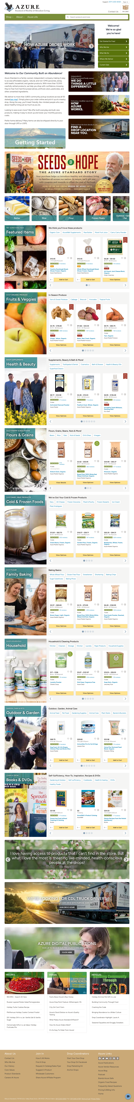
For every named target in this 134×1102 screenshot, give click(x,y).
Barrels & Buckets (119, 713)
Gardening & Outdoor (58, 780)
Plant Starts (106, 713)
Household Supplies (116, 646)
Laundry (88, 646)
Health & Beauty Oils (113, 364)
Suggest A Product (44, 1070)
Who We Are (10, 1062)
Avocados (93, 299)
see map (13, 99)
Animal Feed (54, 713)
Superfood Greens (56, 369)
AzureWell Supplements (72, 232)
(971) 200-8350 (115, 2)
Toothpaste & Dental (70, 364)
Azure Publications (106, 1063)
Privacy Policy (95, 1099)
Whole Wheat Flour (57, 575)
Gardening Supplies (79, 713)
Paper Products (100, 646)
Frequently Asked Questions (110, 1086)
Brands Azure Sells (106, 1078)
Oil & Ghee (87, 435)
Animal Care (94, 713)
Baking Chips (111, 575)
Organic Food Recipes (107, 1082)
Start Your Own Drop (75, 1058)
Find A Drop (41, 1062)
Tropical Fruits (105, 299)
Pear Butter (88, 232)
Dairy (51, 502)
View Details (61, 483)
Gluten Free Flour (73, 575)
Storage (71, 646)
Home (100, 1094)
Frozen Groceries (74, 502)
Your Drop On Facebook (77, 1062)
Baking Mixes (71, 579)
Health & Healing (101, 780)
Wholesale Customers (45, 1074)
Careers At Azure (12, 1077)
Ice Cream (116, 502)
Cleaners (62, 646)
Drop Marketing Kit (75, 1066)
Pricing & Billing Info (106, 1090)
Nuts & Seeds (75, 435)
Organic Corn (55, 232)
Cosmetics (85, 364)
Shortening (99, 575)
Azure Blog (102, 1070)
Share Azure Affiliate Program (48, 1077)
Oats (65, 435)
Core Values (10, 1070)
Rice (59, 435)
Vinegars (97, 435)
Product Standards (12, 1074)
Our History (9, 1066)
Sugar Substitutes (56, 579)
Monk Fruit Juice (101, 232)
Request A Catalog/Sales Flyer (48, 1066)
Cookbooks (88, 780)
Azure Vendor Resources (108, 1067)
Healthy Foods (55, 784)
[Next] (91, 46)
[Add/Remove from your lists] (71, 258)
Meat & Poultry (88, 502)
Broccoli (83, 299)
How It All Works (43, 1058)
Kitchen (53, 646)
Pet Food (65, 713)
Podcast (101, 1074)
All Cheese (60, 502)
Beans (52, 435)
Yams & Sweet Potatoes (59, 299)
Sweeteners (87, 575)
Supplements (55, 364)
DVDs (112, 780)
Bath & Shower (97, 364)
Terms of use (86, 1099)
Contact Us (113, 11)
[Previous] (8, 46)
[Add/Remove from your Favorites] (68, 258)
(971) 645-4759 (75, 1099)
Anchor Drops (72, 1070)
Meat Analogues (56, 506)
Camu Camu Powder (118, 232)
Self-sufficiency (74, 780)
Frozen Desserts (103, 502)
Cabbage (74, 299)
